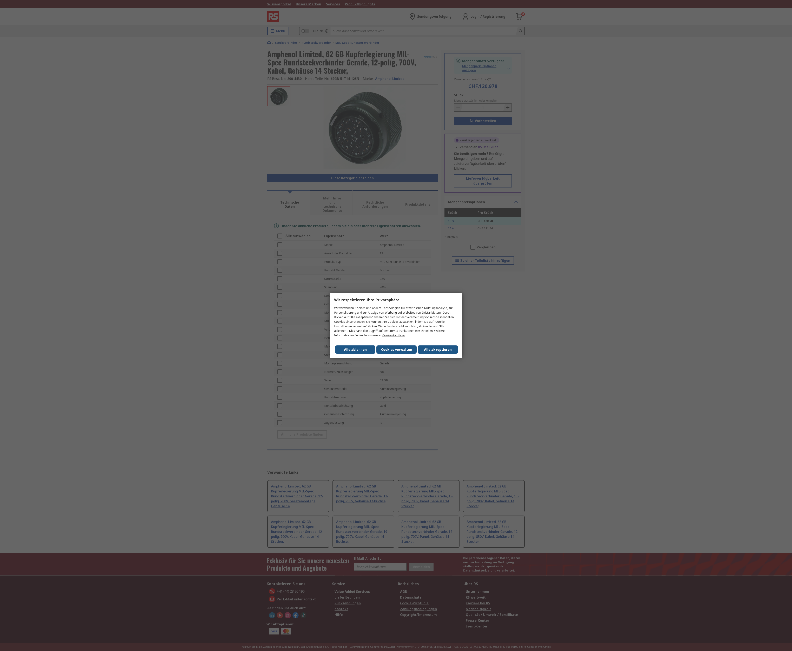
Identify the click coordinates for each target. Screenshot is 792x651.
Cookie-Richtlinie (393, 335)
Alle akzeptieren (438, 349)
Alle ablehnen (355, 349)
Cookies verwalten (396, 349)
